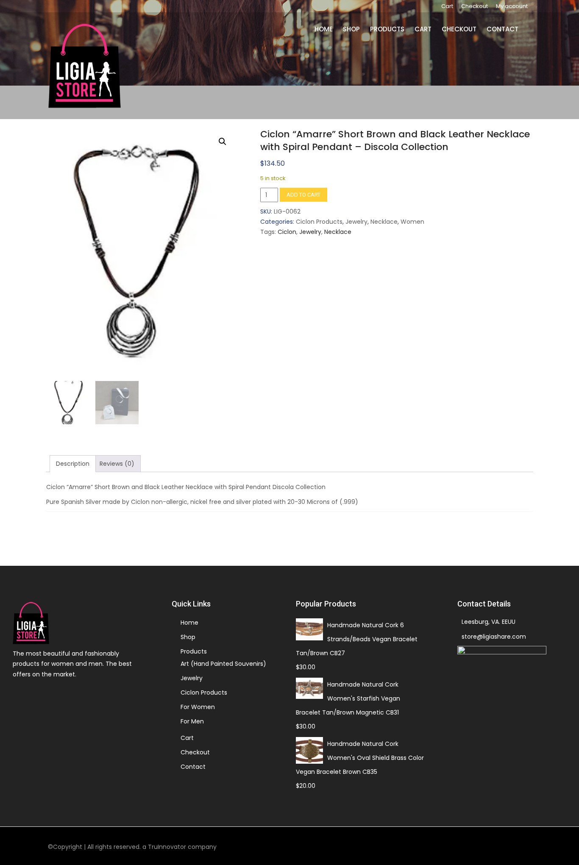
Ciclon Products (319, 221)
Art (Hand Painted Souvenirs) (223, 663)
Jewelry (356, 221)
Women (412, 221)
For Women (198, 707)
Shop (357, 29)
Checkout (474, 6)
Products (392, 29)
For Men (192, 721)
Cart (447, 6)
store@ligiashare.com (494, 636)
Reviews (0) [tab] (117, 463)
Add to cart (303, 195)
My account (512, 6)
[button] (222, 141)
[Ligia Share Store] (84, 65)
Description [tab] (72, 463)
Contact (504, 29)
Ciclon (287, 232)
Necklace (384, 221)
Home (331, 29)
